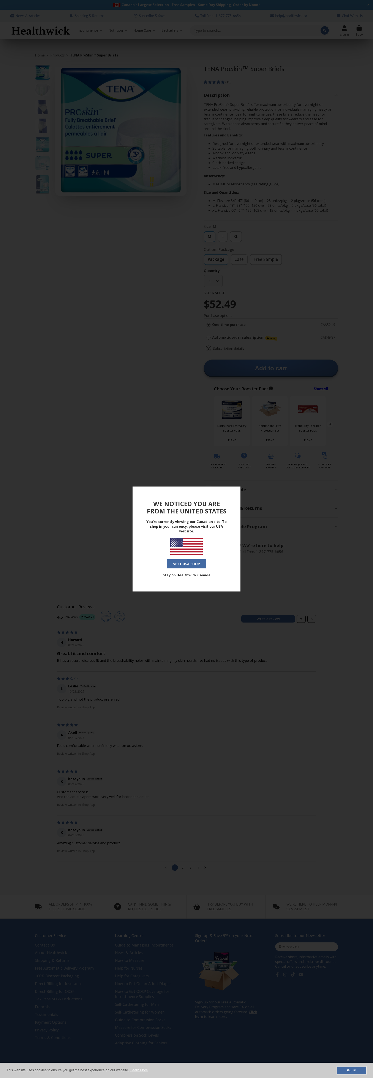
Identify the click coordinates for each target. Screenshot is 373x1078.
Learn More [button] (139, 1070)
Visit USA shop (186, 564)
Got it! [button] (351, 1070)
